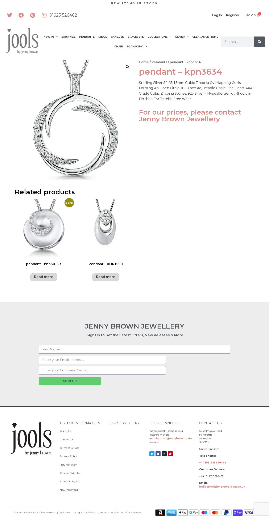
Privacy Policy (68, 456)
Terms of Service (69, 447)
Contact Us (66, 439)
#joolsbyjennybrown (170, 438)
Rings (102, 36)
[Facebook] (21, 15)
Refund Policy (68, 464)
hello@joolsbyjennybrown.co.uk (222, 486)
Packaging (135, 46)
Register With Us (70, 473)
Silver (180, 36)
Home (144, 62)
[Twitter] (9, 15)
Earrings (68, 36)
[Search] (259, 42)
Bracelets (136, 36)
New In (49, 36)
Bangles (117, 36)
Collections (157, 36)
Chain (118, 46)
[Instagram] (44, 15)
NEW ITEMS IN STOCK (134, 3)
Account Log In (69, 481)
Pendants (87, 36)
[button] (127, 67)
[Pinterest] (32, 15)
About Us (65, 431)
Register (232, 15)
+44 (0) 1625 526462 (212, 462)
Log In (217, 15)
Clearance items (205, 36)
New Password (69, 489)
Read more (43, 277)
